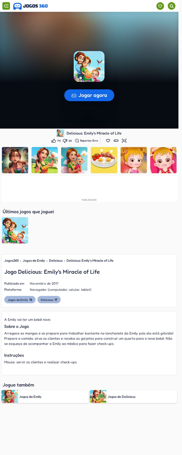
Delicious (56, 260)
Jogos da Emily (34, 260)
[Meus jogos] (160, 6)
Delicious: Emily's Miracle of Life (90, 260)
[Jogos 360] (30, 6)
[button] (108, 140)
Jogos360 (11, 260)
